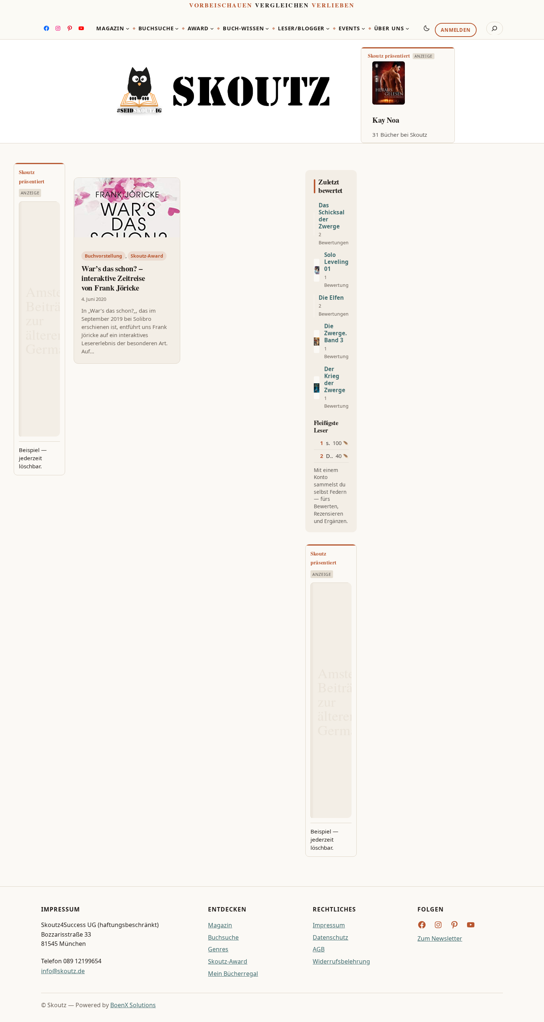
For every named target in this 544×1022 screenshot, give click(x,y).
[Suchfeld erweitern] (494, 28)
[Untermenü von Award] (212, 28)
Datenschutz (330, 937)
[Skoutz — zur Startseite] (223, 91)
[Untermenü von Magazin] (128, 28)
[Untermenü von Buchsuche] (177, 28)
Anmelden (455, 30)
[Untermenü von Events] (363, 28)
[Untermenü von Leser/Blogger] (328, 28)
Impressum (329, 925)
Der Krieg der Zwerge (334, 380)
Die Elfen (331, 297)
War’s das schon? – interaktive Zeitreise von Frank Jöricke (113, 278)
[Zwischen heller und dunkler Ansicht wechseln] (427, 28)
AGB (319, 949)
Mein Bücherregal (233, 974)
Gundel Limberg (398, 120)
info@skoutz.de (63, 971)
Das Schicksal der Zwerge (332, 216)
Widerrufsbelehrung (341, 961)
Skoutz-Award (147, 256)
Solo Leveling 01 (336, 261)
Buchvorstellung (103, 256)
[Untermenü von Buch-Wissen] (267, 28)
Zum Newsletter (439, 938)
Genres (218, 949)
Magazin (220, 925)
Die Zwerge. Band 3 (335, 333)
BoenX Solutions (133, 1005)
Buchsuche (223, 937)
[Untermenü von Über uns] (407, 28)
